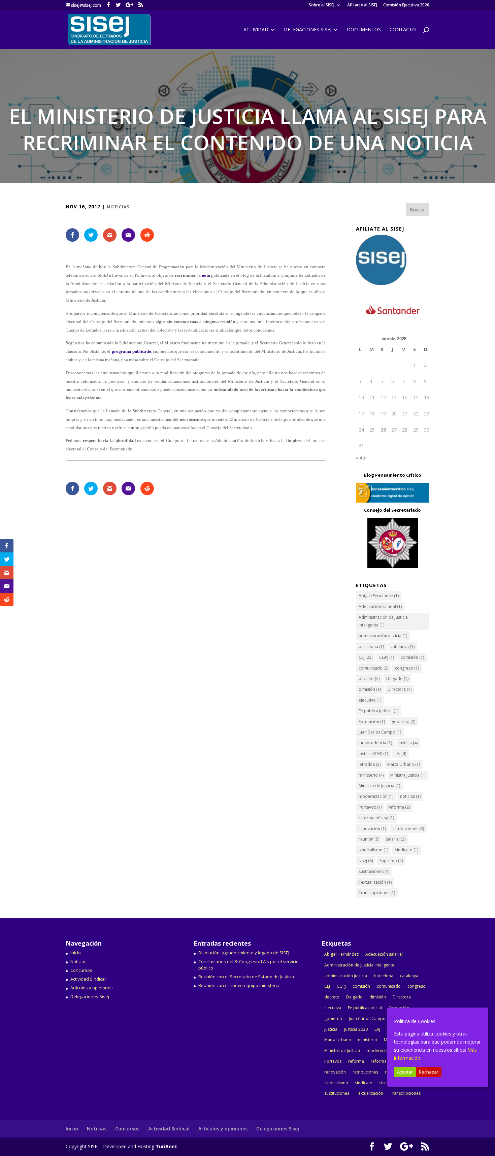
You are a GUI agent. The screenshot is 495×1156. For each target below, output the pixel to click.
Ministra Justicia (407, 775)
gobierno (403, 721)
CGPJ (386, 657)
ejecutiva (370, 700)
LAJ (400, 753)
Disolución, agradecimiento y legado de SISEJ (243, 953)
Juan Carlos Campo (380, 732)
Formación (372, 721)
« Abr (361, 457)
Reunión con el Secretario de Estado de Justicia (246, 977)
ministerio (371, 775)
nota (205, 275)
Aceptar (405, 1072)
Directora (399, 689)
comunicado (373, 668)
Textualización (375, 882)
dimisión (370, 689)
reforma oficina (376, 818)
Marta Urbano (403, 764)
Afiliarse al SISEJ (362, 5)
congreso (407, 668)
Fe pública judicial (378, 711)
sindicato (406, 850)
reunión (369, 839)
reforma (399, 807)
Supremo (391, 860)
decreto (369, 678)
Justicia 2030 (373, 753)
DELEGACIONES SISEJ (307, 30)
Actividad (255, 30)
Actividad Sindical (88, 979)
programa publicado (131, 351)
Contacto (403, 30)
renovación (372, 828)
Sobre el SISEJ (321, 5)
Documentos (364, 30)
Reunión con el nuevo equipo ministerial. (240, 985)
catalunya (403, 646)
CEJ (365, 657)
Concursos (81, 970)
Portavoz (370, 807)
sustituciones (374, 871)
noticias (410, 796)
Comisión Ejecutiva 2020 (406, 5)
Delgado (397, 678)
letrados (370, 764)
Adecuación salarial (380, 606)
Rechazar (428, 1072)
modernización (376, 796)
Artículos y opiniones (91, 988)
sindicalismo (373, 850)
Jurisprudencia (375, 743)
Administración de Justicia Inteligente (383, 621)
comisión (412, 657)
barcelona (371, 646)
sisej (366, 860)
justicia (408, 743)
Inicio (75, 953)
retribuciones (408, 828)
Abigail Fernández (379, 596)
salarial (395, 839)
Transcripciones (377, 892)
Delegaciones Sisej (89, 996)
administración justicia (383, 636)
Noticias (118, 207)
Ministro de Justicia (379, 785)
